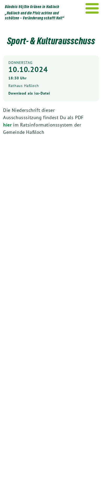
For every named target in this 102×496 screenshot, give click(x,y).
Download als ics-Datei (29, 93)
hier (8, 125)
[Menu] (92, 8)
